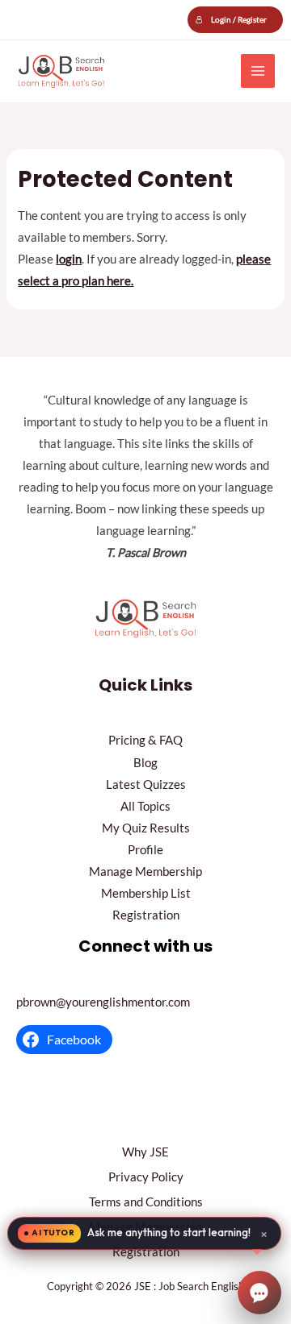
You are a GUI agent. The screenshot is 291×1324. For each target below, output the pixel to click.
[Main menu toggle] (258, 71)
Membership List (146, 893)
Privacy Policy (145, 1177)
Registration (145, 915)
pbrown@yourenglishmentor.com (103, 1002)
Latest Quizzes (146, 784)
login (69, 259)
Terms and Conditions (146, 1202)
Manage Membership (145, 871)
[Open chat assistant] (259, 1292)
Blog (145, 763)
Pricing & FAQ (145, 740)
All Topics (145, 806)
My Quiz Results (146, 828)
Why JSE (145, 1152)
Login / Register (239, 19)
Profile (145, 850)
